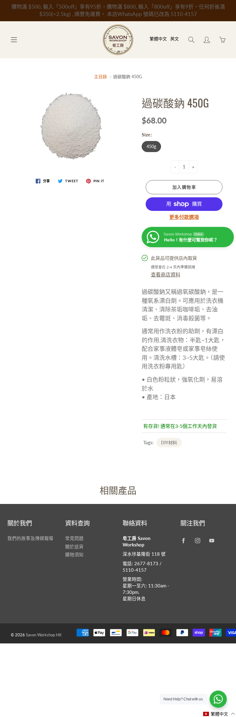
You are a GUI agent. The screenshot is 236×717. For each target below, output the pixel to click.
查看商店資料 (165, 274)
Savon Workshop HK (44, 634)
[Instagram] (197, 540)
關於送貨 (74, 546)
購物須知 (74, 554)
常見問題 (74, 538)
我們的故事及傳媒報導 (30, 538)
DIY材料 (169, 442)
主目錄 (100, 76)
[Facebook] (183, 540)
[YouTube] (211, 540)
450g (151, 146)
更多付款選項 (184, 217)
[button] (219, 714)
